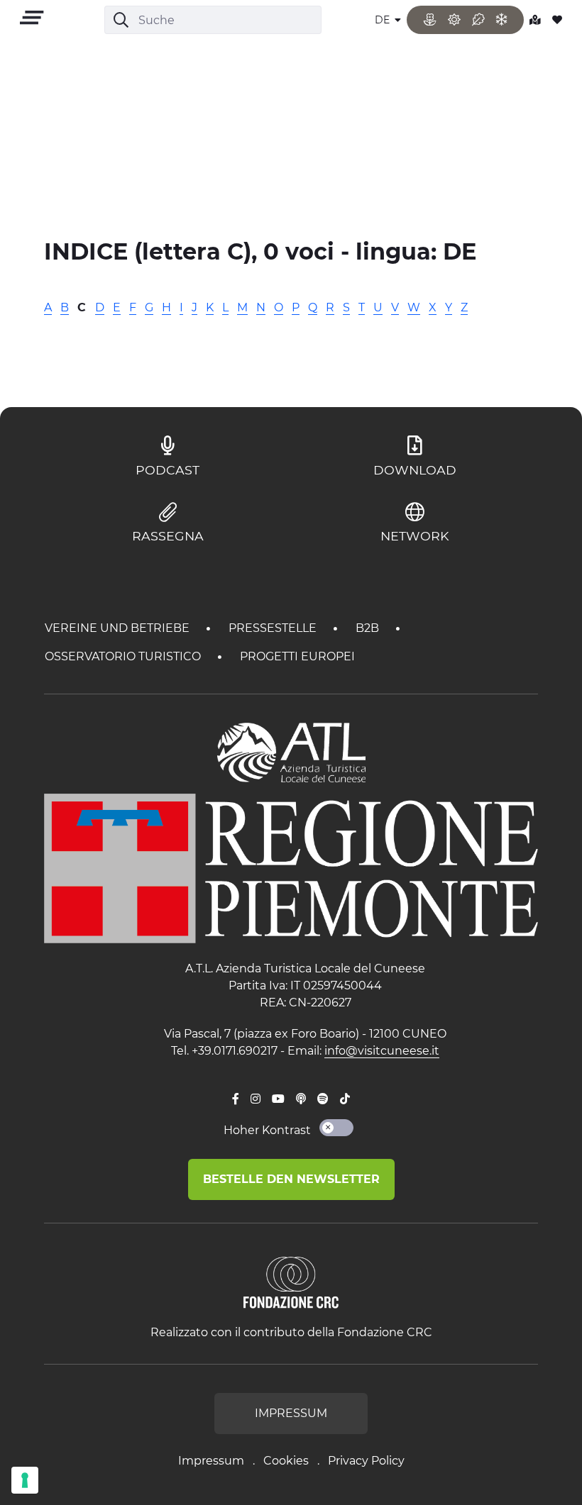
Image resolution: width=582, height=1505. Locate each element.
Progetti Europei (297, 656)
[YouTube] (278, 1099)
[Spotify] (323, 1099)
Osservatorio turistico (124, 656)
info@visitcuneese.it (381, 1050)
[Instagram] (255, 1099)
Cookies (286, 1460)
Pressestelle (274, 628)
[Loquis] (301, 1099)
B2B (369, 628)
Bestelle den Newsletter (291, 1179)
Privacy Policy (366, 1460)
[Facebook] (235, 1099)
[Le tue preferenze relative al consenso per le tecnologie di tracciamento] (24, 1480)
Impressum (211, 1460)
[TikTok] (345, 1099)
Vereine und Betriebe (118, 628)
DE (383, 19)
